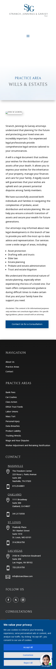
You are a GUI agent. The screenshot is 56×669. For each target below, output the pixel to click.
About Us (10, 361)
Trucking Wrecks (13, 435)
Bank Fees (10, 392)
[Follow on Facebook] (8, 600)
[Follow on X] (16, 600)
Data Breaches (13, 426)
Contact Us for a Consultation (27, 324)
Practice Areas (12, 366)
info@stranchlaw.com (22, 576)
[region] (28, 644)
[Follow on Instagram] (23, 599)
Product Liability (13, 430)
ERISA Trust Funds (14, 406)
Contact (9, 371)
